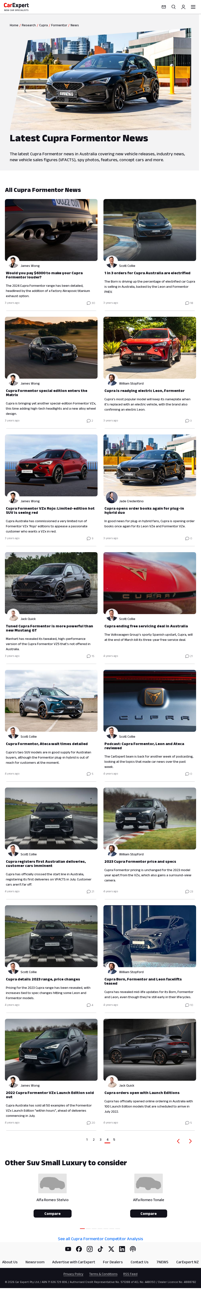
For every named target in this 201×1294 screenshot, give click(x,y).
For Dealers (113, 1262)
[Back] (177, 1141)
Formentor (59, 25)
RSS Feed (130, 1274)
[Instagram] (90, 1249)
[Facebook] (79, 1249)
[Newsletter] (164, 7)
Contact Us (140, 1262)
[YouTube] (68, 1249)
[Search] (173, 7)
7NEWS (162, 1262)
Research (29, 25)
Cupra (43, 25)
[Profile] (183, 7)
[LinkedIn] (122, 1249)
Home (14, 25)
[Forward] (191, 1141)
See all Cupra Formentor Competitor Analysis (100, 1238)
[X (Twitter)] (111, 1249)
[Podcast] (133, 1249)
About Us (10, 1262)
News (75, 25)
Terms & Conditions (103, 1274)
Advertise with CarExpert (73, 1262)
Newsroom (34, 1262)
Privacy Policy (73, 1274)
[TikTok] (100, 1249)
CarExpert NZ (187, 1262)
